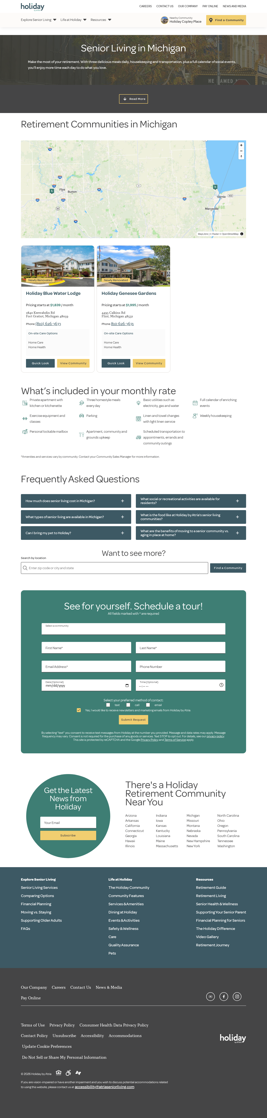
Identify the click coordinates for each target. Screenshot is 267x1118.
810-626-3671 (122, 323)
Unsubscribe (64, 1035)
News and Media (234, 6)
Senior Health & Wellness (217, 904)
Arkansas (132, 820)
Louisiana (163, 836)
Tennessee (225, 841)
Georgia (131, 836)
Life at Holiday (71, 20)
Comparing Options (37, 895)
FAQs (25, 928)
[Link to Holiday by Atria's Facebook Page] (224, 996)
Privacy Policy (149, 740)
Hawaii (130, 841)
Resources (98, 20)
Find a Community (228, 568)
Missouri (193, 820)
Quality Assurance (123, 945)
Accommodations (125, 1035)
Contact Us (164, 6)
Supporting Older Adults (41, 920)
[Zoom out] (241, 151)
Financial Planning (36, 904)
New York (193, 846)
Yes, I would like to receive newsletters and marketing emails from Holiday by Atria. (138, 710)
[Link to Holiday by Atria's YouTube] (210, 996)
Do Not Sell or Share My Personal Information (64, 1057)
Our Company (188, 6)
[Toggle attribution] (241, 233)
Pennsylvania (227, 831)
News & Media (109, 987)
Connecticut (134, 831)
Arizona (131, 815)
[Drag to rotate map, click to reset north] (241, 156)
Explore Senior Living (36, 20)
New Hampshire (198, 841)
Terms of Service (175, 740)
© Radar (214, 233)
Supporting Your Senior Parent (221, 912)
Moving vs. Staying (36, 912)
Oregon (222, 826)
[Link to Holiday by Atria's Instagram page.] (237, 996)
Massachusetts (167, 846)
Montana (193, 826)
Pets (112, 953)
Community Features (126, 895)
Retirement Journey (212, 945)
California (132, 826)
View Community (73, 363)
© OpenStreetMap (229, 233)
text (117, 705)
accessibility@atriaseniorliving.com (104, 1086)
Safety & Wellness (123, 928)
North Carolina (228, 815)
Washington (226, 846)
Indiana (161, 815)
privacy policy (215, 736)
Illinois (130, 846)
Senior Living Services (39, 887)
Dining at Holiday (122, 912)
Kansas (161, 826)
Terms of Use (33, 1025)
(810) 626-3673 (48, 323)
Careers (145, 6)
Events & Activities (124, 920)
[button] (52, 191)
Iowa (159, 820)
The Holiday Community (128, 887)
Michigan (193, 815)
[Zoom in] (241, 145)
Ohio (221, 820)
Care (112, 936)
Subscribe (68, 835)
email (158, 705)
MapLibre (203, 233)
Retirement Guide (211, 887)
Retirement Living (211, 895)
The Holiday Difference (215, 928)
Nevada (192, 836)
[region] (133, 189)
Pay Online (210, 6)
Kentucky (163, 831)
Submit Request (133, 720)
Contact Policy (34, 1035)
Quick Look (40, 363)
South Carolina (228, 836)
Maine (160, 841)
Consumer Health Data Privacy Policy (114, 1025)
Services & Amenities (126, 904)
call (136, 705)
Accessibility (92, 1035)
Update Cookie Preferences (47, 1046)
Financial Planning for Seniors (220, 920)
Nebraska (194, 831)
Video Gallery (207, 936)
